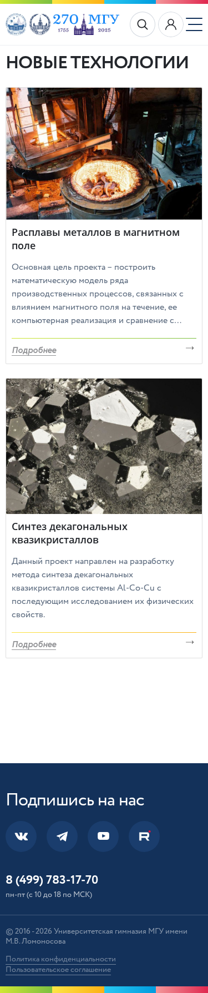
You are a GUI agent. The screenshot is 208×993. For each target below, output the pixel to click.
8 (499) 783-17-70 (52, 880)
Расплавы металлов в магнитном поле (96, 238)
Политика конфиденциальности (61, 959)
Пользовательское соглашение (58, 969)
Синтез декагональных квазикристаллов (70, 533)
